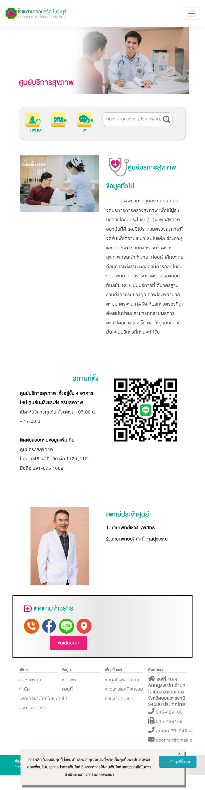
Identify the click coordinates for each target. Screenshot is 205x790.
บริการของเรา (32, 708)
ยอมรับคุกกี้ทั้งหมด (177, 762)
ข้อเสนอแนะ (69, 643)
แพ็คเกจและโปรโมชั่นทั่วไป (43, 699)
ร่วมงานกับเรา (119, 699)
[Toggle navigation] (191, 13)
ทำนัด (61, 120)
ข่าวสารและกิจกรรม (124, 689)
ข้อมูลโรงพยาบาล (122, 680)
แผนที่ (67, 689)
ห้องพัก (69, 680)
